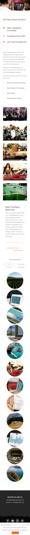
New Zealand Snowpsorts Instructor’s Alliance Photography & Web (15, 441)
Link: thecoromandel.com (17, 42)
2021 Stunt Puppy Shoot (15, 351)
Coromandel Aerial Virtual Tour (15, 386)
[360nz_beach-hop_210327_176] (15, 160)
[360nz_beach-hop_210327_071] (15, 140)
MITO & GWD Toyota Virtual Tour (15, 456)
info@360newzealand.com (15, 500)
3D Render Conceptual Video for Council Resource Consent (15, 335)
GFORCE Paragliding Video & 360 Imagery (15, 422)
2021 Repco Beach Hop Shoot (15, 369)
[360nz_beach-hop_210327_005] (15, 200)
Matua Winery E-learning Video (15, 316)
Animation (9, 267)
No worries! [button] (15, 532)
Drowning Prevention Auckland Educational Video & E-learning (15, 301)
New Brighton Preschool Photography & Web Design (15, 406)
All (9, 264)
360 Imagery (21, 264)
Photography (21, 267)
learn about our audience (19, 525)
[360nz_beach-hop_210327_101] (15, 180)
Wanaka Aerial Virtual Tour (15, 474)
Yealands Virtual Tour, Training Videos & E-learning (15, 282)
